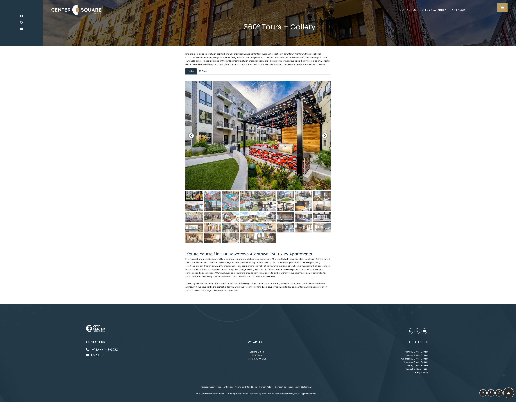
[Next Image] (324, 135)
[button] (258, 135)
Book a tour (275, 64)
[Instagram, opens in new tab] (21, 23)
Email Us (97, 355)
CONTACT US (408, 10)
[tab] (194, 196)
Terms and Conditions (246, 386)
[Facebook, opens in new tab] (21, 16)
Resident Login (208, 386)
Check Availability (435, 10)
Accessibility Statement (300, 386)
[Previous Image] (191, 135)
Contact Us (280, 387)
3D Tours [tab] (203, 71)
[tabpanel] (258, 162)
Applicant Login (225, 386)
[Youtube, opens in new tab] (21, 29)
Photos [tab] (191, 71)
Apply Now (460, 10)
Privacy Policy (265, 386)
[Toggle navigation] (502, 7)
